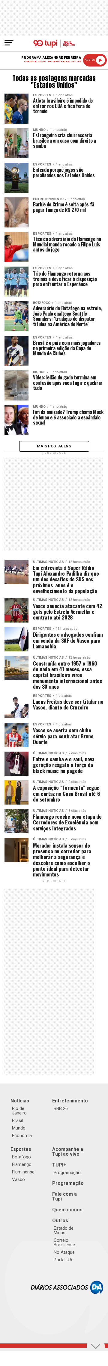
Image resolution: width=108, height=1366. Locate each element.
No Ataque (64, 1252)
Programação (67, 1172)
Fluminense (23, 1172)
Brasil (17, 1120)
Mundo (19, 1128)
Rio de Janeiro (19, 1111)
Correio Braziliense (64, 1242)
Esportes (20, 1149)
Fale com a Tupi (64, 1196)
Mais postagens (54, 446)
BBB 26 (61, 1108)
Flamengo (22, 1164)
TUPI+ (59, 1165)
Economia (22, 1135)
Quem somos (67, 1210)
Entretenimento (70, 1101)
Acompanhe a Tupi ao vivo (67, 1151)
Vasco (18, 1179)
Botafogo (21, 1157)
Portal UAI (64, 1259)
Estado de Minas (64, 1230)
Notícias (19, 1101)
